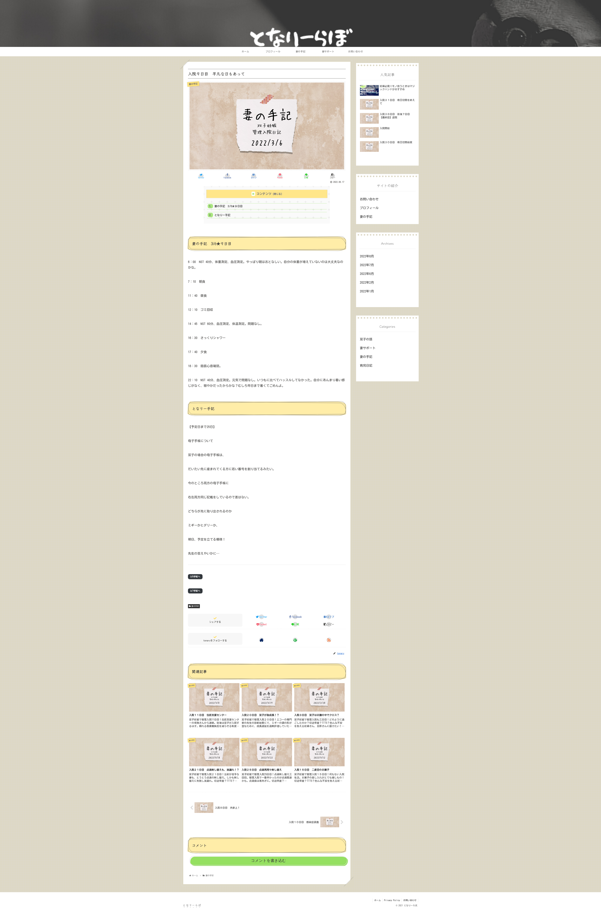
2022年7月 (367, 264)
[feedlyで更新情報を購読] (295, 640)
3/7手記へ (195, 591)
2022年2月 (367, 282)
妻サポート (367, 347)
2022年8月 (367, 256)
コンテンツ (264, 193)
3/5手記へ (195, 577)
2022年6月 (367, 273)
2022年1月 (367, 291)
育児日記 (366, 365)
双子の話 (366, 339)
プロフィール (369, 207)
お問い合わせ (369, 199)
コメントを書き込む (268, 860)
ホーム (377, 900)
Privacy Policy (392, 900)
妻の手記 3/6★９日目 (228, 206)
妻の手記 (195, 606)
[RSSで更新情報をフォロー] (328, 640)
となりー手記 (222, 215)
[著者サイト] (261, 640)
